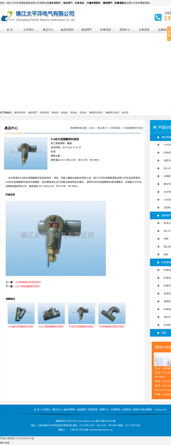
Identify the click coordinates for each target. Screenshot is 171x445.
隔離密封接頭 (112, 112)
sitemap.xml (160, 409)
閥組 (165, 254)
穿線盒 (73, 112)
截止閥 (166, 246)
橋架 (164, 332)
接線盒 (64, 112)
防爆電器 (105, 29)
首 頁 (10, 29)
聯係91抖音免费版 (142, 409)
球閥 (165, 239)
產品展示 (102, 128)
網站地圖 (4, 442)
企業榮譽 (115, 409)
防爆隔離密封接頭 (133, 128)
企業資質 (144, 29)
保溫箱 (83, 112)
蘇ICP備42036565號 (106, 421)
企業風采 (163, 29)
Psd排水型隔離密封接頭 (81, 326)
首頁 (91, 128)
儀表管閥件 (67, 29)
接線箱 (54, 112)
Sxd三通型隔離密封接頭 (27, 286)
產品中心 (48, 29)
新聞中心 (125, 29)
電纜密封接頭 (96, 112)
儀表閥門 (86, 29)
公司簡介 (29, 29)
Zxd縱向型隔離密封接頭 (20, 326)
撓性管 (125, 112)
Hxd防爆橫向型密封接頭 (28, 282)
